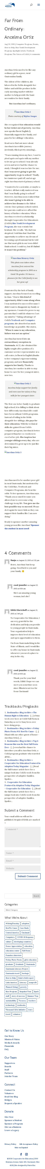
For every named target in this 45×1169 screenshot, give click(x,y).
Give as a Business (13, 1127)
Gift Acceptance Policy (28, 1144)
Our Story (9, 1036)
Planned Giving (12, 987)
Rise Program (11, 991)
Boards (8, 1066)
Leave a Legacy (12, 1130)
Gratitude (20, 964)
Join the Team (11, 1076)
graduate (9, 964)
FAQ (6, 1049)
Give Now (9, 1117)
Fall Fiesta (26, 951)
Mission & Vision (12, 1039)
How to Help (10, 47)
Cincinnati (25, 933)
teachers (32, 1001)
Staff (7, 1069)
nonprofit (33, 982)
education (28, 946)
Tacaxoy (22, 1001)
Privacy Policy (10, 1144)
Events (35, 44)
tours (30, 1010)
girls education (30, 960)
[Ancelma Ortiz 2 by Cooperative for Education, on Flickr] (22, 383)
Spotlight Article (19, 51)
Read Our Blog (11, 1096)
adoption (25, 923)
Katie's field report (26, 978)
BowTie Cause (11, 928)
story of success (18, 996)
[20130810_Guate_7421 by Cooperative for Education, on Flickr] (22, 112)
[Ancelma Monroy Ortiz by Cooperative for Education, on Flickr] (22, 258)
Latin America (11, 982)
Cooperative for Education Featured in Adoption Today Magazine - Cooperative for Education (22, 785)
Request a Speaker (13, 1103)
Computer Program (24, 44)
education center (12, 951)
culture (8, 942)
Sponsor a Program (14, 1123)
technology (10, 1005)
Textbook (15, 320)
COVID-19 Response (25, 937)
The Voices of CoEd (21, 54)
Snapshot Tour (25, 991)
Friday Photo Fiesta (14, 960)
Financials (9, 1046)
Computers (10, 937)
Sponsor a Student (13, 1120)
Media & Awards (12, 1043)
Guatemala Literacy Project (17, 969)
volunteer (17, 1014)
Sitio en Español (21, 1147)
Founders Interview (13, 955)
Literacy (23, 982)
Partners (9, 1073)
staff (7, 996)
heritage (25, 973)
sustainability (11, 1001)
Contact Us (10, 1090)
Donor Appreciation (14, 946)
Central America (12, 933)
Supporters (10, 1063)
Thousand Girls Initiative (16, 1010)
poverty (23, 987)
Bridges (8, 1100)
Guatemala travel (12, 973)
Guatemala (30, 964)
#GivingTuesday (12, 923)
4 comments (35, 54)
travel (8, 1014)
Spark (36, 991)
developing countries (22, 942)
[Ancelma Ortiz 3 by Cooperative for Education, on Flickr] (23, 463)
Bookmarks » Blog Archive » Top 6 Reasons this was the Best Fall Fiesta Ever (21, 744)
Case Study (24, 928)
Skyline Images (30, 116)
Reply (36, 576)
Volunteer (9, 1093)
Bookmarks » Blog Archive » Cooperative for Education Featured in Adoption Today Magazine (22, 763)
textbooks (21, 1005)
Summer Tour (33, 996)
